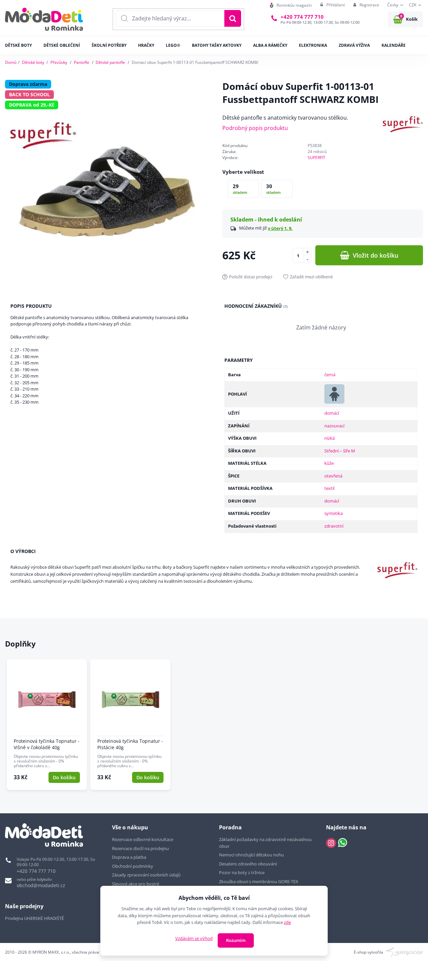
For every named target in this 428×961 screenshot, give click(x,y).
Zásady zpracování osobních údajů (146, 875)
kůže (329, 463)
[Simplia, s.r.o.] (404, 951)
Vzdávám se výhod (194, 938)
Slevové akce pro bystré (135, 884)
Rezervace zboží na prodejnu (140, 848)
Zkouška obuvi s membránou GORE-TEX (258, 881)
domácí (331, 413)
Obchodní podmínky (132, 866)
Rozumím (235, 940)
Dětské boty (33, 62)
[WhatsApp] (342, 843)
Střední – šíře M (339, 451)
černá (329, 375)
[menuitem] (291, 5)
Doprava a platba (129, 857)
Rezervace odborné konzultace (142, 839)
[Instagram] (331, 843)
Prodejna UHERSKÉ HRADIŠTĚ (34, 918)
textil (329, 488)
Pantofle (81, 62)
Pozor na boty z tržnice (241, 872)
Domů (10, 62)
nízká (329, 438)
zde (287, 922)
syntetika (333, 513)
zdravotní (333, 526)
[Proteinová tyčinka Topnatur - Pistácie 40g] (130, 724)
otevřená (333, 476)
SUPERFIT (316, 157)
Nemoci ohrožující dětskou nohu (251, 855)
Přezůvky (58, 62)
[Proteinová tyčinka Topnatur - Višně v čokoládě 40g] (47, 724)
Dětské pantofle (110, 62)
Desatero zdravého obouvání (248, 864)
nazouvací (334, 426)
